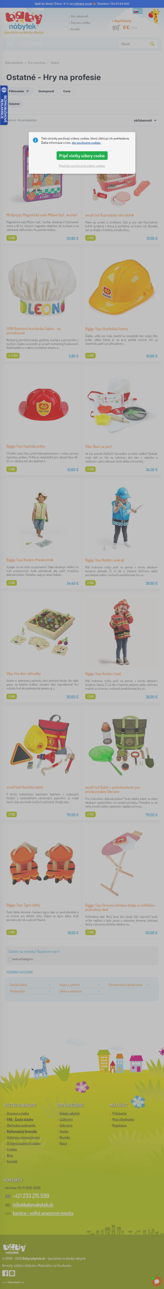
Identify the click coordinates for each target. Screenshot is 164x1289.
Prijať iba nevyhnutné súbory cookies (82, 166)
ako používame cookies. (86, 143)
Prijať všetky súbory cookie (82, 155)
